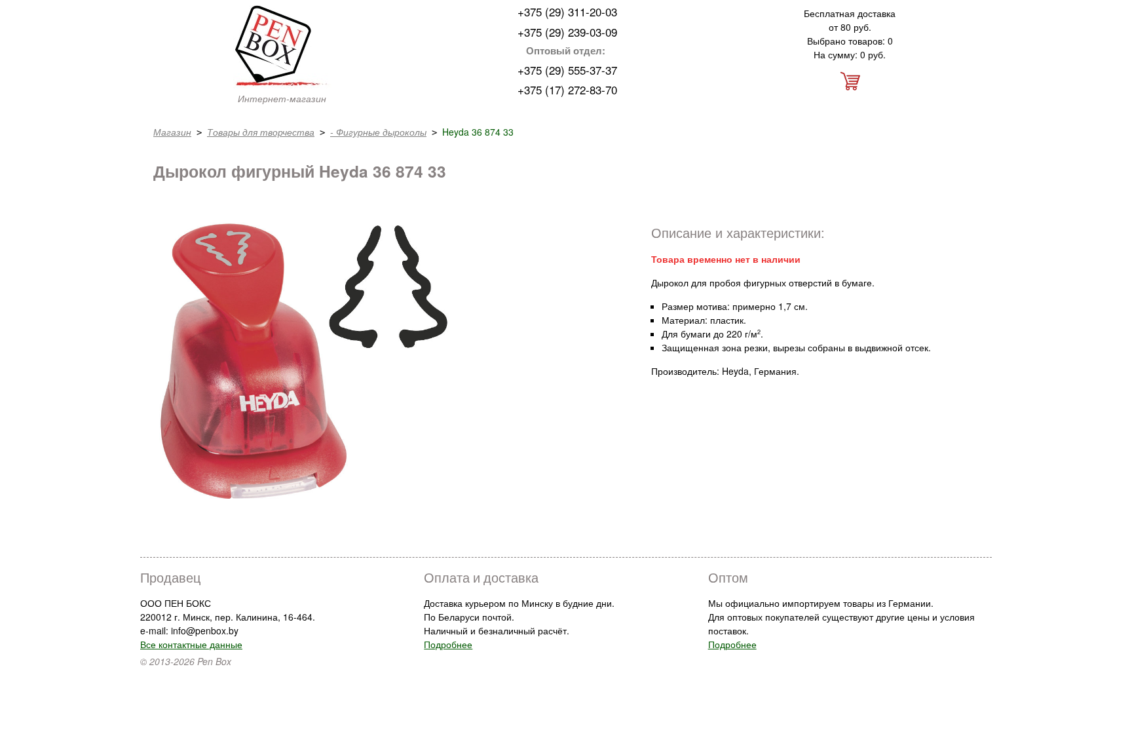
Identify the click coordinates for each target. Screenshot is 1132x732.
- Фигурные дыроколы (378, 131)
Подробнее (448, 644)
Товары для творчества (260, 131)
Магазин (172, 131)
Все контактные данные (191, 644)
